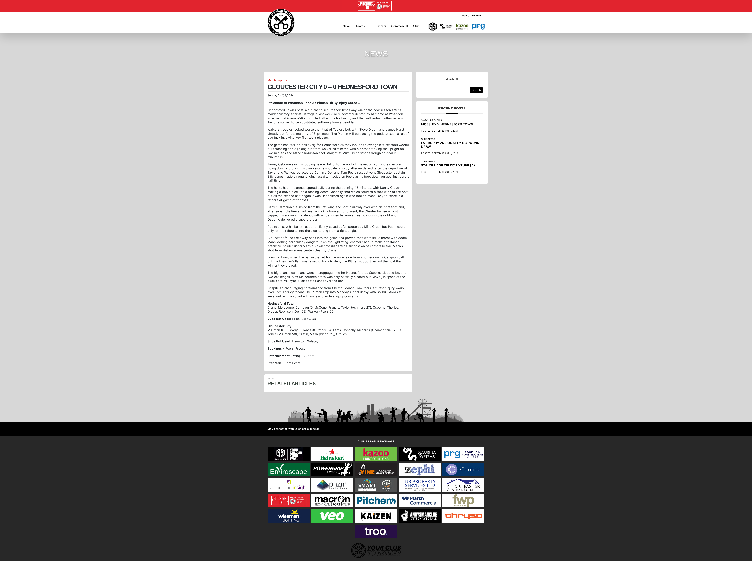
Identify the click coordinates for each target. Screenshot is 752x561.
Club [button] (416, 26)
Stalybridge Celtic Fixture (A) (448, 165)
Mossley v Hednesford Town (447, 124)
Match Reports (277, 80)
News (347, 26)
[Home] (281, 22)
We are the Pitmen (471, 15)
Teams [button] (361, 26)
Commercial (399, 26)
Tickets (380, 26)
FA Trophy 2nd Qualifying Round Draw (450, 144)
